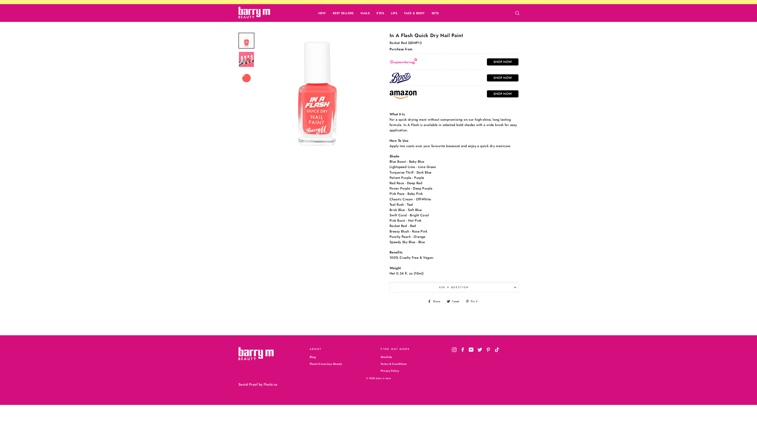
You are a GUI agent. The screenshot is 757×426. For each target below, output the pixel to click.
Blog (313, 357)
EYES (380, 13)
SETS (435, 13)
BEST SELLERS (343, 13)
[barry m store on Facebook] (462, 349)
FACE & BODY (414, 13)
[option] (316, 92)
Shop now (502, 62)
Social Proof (248, 384)
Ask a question (454, 287)
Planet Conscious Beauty (326, 364)
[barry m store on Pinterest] (488, 349)
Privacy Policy (390, 371)
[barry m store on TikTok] (497, 349)
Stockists (386, 357)
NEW (322, 13)
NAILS (365, 13)
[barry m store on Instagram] (454, 349)
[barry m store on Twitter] (479, 349)
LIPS (394, 13)
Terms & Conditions (394, 364)
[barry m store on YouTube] (471, 349)
